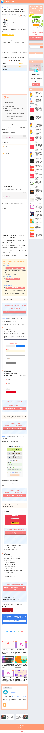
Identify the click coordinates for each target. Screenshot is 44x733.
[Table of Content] (8, 99)
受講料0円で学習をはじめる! (13, 278)
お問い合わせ (36, 84)
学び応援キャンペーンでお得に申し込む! (15, 268)
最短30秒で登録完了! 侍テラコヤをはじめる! (14, 312)
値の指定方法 (8, 104)
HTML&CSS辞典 (9, 1)
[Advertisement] (14, 83)
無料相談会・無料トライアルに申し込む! (15, 287)
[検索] (41, 47)
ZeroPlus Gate (7, 276)
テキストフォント (23, 636)
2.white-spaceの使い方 (9, 106)
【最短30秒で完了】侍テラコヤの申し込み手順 (14, 112)
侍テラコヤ (6, 265)
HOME (22, 725)
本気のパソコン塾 (8, 285)
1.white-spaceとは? (9, 102)
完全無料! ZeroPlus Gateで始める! (14, 428)
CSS (18, 636)
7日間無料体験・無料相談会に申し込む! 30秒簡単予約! (15, 532)
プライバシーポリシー (22, 727)
